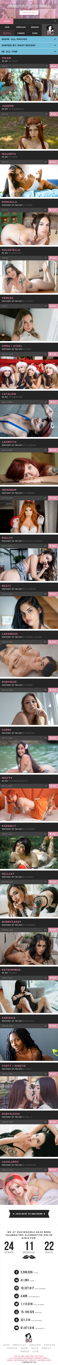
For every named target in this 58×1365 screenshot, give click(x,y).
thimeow (30, 493)
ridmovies (31, 1165)
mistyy (7, 777)
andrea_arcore (34, 637)
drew (14, 157)
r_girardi (31, 445)
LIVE (36, 1351)
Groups (35, 27)
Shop (34, 33)
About (46, 1348)
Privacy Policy (30, 1356)
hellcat (8, 873)
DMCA (22, 1356)
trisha (29, 205)
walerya (9, 154)
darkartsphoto (20, 781)
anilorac (16, 253)
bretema (30, 733)
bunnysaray (11, 921)
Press (25, 1351)
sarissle (8, 1017)
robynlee (9, 681)
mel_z (29, 1117)
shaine (29, 685)
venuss (7, 298)
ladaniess (10, 633)
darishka (30, 829)
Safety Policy (39, 1356)
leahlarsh (10, 1161)
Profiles (21, 27)
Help (34, 1348)
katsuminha (11, 969)
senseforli (17, 397)
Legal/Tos (17, 1356)
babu (28, 349)
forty (7, 1065)
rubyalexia (11, 1113)
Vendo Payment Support (44, 1360)
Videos (21, 33)
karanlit (9, 826)
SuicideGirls (50, 27)
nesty (6, 585)
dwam (6, 58)
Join (7, 27)
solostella (11, 250)
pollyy (7, 537)
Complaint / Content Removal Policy (17, 1360)
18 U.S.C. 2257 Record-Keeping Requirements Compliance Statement (28, 1358)
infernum (9, 489)
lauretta (9, 442)
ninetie (20, 1065)
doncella (9, 202)
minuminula (18, 109)
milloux (30, 1021)
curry (6, 729)
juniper (8, 106)
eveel (17, 346)
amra (6, 346)
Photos (7, 33)
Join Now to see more (29, 1214)
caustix (30, 301)
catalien (9, 394)
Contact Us (32, 1360)
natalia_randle (34, 541)
